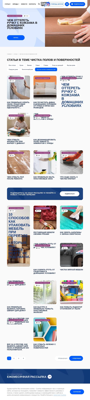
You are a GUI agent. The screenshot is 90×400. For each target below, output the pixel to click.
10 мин (65, 155)
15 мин (26, 15)
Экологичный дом (27, 69)
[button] (74, 40)
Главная (9, 54)
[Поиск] (39, 4)
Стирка (46, 65)
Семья (38, 65)
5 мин (12, 118)
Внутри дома (71, 65)
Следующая (77, 358)
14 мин (12, 80)
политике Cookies (59, 395)
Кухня (21, 65)
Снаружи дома (13, 69)
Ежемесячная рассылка (27, 376)
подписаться (69, 193)
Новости (24, 4)
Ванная (29, 65)
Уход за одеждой (57, 65)
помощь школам (57, 4)
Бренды (15, 4)
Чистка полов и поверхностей (46, 69)
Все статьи (12, 65)
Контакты (32, 4)
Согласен (77, 391)
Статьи (7, 4)
